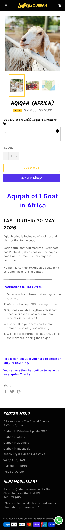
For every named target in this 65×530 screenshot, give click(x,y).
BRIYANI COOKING (15, 466)
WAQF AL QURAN (14, 460)
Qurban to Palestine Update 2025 (25, 431)
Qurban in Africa (14, 437)
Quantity (8, 148)
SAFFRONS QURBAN (22, 518)
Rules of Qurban (14, 471)
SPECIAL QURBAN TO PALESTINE (24, 454)
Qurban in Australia (16, 442)
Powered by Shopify (43, 518)
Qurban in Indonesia (16, 448)
